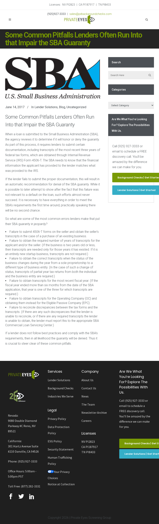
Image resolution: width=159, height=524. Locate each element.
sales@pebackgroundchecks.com (90, 13)
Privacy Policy (57, 419)
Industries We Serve (60, 396)
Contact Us (88, 388)
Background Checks (60, 388)
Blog (62, 107)
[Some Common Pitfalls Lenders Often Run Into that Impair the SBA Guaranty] (52, 77)
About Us (87, 380)
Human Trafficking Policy (60, 461)
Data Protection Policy (58, 430)
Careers (86, 421)
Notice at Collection (61, 484)
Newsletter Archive (94, 412)
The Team (88, 404)
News (85, 396)
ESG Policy (55, 441)
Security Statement (61, 449)
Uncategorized (76, 107)
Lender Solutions (46, 107)
